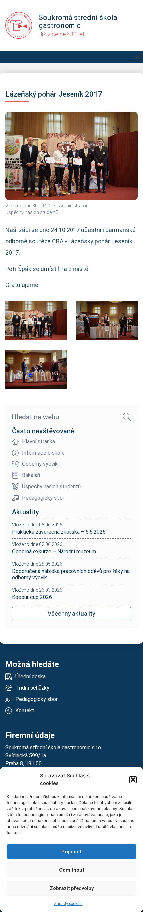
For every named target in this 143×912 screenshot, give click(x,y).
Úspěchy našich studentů (31, 212)
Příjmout (71, 852)
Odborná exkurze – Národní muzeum (54, 551)
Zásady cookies (68, 903)
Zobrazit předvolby (72, 888)
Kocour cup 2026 (32, 597)
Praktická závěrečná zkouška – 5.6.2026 (59, 532)
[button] (133, 779)
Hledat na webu (35, 417)
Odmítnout (71, 870)
